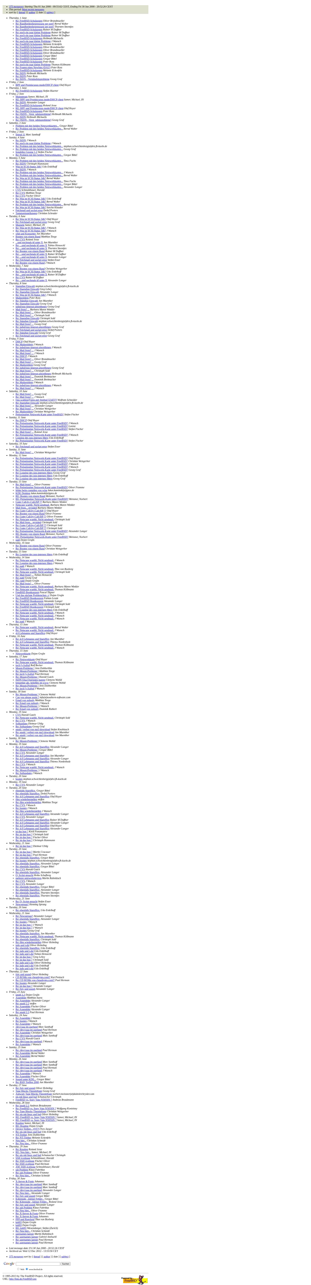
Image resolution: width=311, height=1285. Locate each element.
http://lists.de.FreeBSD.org (22, 1279)
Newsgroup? (22, 904)
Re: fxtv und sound (25, 989)
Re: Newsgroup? (24, 916)
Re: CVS (20, 192)
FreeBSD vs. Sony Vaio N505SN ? (34, 1099)
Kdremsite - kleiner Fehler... (30, 1199)
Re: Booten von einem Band (30, 251)
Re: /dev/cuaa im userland (29, 1029)
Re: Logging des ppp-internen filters (34, 472)
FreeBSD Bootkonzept (27, 592)
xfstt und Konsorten (26, 233)
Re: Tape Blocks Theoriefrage (31, 1111)
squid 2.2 (20, 994)
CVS (18, 190)
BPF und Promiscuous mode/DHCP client (37, 85)
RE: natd (20, 580)
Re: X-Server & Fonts (27, 1213)
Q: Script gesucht (24, 875)
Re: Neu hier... (23, 1143)
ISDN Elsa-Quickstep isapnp (30, 679)
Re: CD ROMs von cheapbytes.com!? (35, 980)
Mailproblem (22, 297)
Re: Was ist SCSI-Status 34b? (31, 178)
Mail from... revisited (26, 507)
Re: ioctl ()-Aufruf (25, 674)
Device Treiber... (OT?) (28, 1129)
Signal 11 (20, 134)
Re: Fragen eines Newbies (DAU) (33, 67)
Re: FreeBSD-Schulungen (29, 20)
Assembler (21, 997)
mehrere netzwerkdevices (28, 878)
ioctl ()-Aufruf (23, 665)
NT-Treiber (21, 1134)
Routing (20, 1123)
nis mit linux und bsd (26, 1096)
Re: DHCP (21, 356)
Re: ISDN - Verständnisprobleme (32, 79)
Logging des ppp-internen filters (32, 437)
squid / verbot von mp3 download (33, 729)
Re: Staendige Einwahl (27, 289)
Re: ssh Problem (24, 1172)
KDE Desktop (23, 493)
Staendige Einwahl (25, 286)
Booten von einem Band (28, 236)
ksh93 (19, 1222)
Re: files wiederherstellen (28, 802)
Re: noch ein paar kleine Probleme (33, 32)
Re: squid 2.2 (22, 1003)
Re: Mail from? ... (25, 312)
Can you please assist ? (27, 697)
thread (22, 12)
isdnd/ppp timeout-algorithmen (31, 306)
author (32, 12)
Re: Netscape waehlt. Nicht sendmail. (35, 519)
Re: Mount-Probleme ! (27, 671)
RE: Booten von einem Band (30, 496)
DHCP (19, 341)
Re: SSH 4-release (25, 1161)
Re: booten (21, 808)
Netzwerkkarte (23, 653)
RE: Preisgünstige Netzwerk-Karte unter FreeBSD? (42, 499)
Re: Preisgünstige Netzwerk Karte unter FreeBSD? (42, 461)
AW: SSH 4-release (25, 1166)
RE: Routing (22, 1126)
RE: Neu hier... (23, 1152)
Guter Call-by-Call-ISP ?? (29, 502)
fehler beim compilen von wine (31, 490)
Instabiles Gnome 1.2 (26, 152)
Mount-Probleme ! (25, 668)
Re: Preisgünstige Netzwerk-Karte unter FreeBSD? (42, 423)
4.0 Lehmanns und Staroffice (30, 633)
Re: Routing (22, 1149)
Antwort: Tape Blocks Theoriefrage (34, 1094)
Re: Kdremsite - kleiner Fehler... (32, 1201)
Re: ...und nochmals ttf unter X (31, 245)
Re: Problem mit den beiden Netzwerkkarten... (39, 128)
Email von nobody (25, 700)
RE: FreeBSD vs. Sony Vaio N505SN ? (36, 1117)
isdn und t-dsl (22, 945)
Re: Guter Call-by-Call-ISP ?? (31, 510)
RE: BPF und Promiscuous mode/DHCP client (39, 99)
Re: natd (20, 566)
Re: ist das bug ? (24, 834)
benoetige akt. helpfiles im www (32, 682)
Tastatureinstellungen (26, 213)
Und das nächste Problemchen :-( (32, 595)
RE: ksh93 (21, 1228)
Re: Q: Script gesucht (26, 901)
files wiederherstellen (26, 799)
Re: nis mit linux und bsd (28, 1114)
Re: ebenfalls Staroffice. (28, 793)
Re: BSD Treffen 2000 (27, 1082)
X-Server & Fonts (25, 1181)
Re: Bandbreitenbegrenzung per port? (35, 23)
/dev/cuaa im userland (27, 1026)
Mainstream (22, 96)
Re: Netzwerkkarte (25, 659)
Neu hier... (21, 1140)
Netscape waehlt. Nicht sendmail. (33, 505)
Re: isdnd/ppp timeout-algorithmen (33, 327)
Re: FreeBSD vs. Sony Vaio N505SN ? (36, 1108)
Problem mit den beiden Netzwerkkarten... (37, 125)
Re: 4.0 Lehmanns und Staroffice (32, 639)
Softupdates (22, 723)
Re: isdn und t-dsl (25, 951)
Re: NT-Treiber (23, 1137)
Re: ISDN (21, 73)
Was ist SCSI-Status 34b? (29, 166)
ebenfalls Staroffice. (26, 790)
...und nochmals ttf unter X (29, 242)
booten (19, 779)
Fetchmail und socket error (29, 210)
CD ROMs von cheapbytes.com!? (33, 977)
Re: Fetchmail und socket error (31, 222)
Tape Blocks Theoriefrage (29, 1091)
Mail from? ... (22, 309)
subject (50, 12)
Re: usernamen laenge (27, 1236)
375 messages (16, 6)
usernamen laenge (25, 1234)
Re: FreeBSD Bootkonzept (29, 598)
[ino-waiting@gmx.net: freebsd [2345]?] (36, 400)
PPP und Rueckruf (25, 1219)
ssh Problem (22, 1169)
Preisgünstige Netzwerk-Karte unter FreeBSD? (40, 414)
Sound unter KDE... (26, 1079)
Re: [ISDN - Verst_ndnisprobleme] (33, 114)
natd (18, 539)
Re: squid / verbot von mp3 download (35, 732)
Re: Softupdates (24, 726)
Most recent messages (33, 9)
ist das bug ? (22, 831)
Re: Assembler (23, 1000)
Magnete (20, 225)
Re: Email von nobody (27, 703)
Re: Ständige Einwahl (27, 300)
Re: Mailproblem (24, 344)
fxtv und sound (23, 974)
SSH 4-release (23, 1158)
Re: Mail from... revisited (28, 522)
